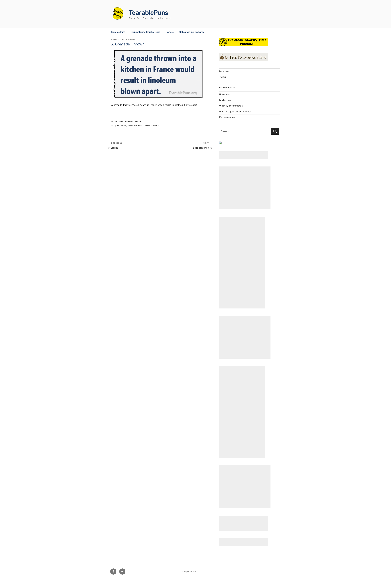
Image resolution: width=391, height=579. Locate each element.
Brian (132, 39)
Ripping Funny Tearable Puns (145, 32)
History (119, 121)
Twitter (222, 77)
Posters (170, 32)
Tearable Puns (118, 32)
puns (123, 126)
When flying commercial (231, 105)
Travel (138, 121)
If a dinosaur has (227, 117)
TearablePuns (148, 12)
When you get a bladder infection (235, 111)
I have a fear (225, 94)
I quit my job (225, 100)
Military (129, 121)
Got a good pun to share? (191, 32)
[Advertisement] (243, 155)
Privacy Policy (189, 571)
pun (117, 126)
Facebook (224, 71)
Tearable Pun (135, 126)
